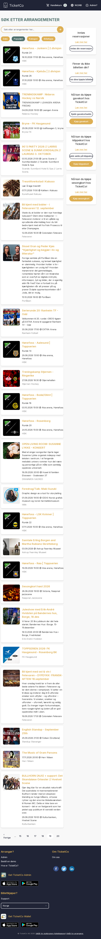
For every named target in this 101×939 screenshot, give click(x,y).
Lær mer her (81, 42)
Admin (4, 857)
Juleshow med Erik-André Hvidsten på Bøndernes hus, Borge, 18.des (39, 613)
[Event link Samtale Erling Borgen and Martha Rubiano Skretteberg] (10, 546)
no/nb (78, 5)
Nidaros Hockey (30, 114)
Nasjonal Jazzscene (32, 598)
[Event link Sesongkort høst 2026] (10, 592)
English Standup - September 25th (40, 731)
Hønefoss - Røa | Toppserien (40, 563)
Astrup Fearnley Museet (34, 552)
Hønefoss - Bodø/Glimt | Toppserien (37, 396)
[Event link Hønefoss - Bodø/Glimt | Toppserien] (10, 401)
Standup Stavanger (31, 741)
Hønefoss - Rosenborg (36, 420)
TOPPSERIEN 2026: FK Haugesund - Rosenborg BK (39, 650)
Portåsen (26, 300)
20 (58, 836)
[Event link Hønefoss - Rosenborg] (10, 427)
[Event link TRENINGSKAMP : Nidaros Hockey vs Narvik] (10, 100)
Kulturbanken (29, 824)
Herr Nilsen (28, 761)
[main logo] (14, 5)
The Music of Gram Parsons (39, 752)
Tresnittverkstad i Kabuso (38, 181)
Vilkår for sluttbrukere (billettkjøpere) (51, 933)
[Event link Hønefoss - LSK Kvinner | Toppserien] (10, 520)
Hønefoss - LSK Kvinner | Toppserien (38, 516)
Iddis (24, 504)
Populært (18, 39)
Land (3, 901)
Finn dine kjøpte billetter (81, 79)
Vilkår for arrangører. (75, 933)
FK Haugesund (29, 657)
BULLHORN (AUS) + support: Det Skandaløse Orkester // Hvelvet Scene (42, 779)
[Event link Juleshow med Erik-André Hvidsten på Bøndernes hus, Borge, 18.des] (10, 616)
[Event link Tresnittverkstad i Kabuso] (10, 188)
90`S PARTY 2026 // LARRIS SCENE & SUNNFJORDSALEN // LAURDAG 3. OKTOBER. (41, 150)
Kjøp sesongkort (81, 198)
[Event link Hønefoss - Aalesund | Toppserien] (10, 349)
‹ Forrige (7, 836)
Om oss (56, 857)
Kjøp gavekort (81, 121)
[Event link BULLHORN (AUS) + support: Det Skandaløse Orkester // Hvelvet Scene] (10, 782)
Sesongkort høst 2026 (36, 586)
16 (28, 836)
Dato (5, 39)
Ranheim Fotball (30, 333)
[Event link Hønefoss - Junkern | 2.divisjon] (10, 54)
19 (50, 836)
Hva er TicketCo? (9, 865)
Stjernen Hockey (30, 384)
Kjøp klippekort (81, 164)
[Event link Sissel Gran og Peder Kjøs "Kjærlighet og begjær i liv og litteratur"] (10, 252)
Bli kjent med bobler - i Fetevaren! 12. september (38, 206)
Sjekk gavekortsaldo (81, 114)
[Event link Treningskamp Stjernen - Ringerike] (10, 378)
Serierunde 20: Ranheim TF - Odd (40, 312)
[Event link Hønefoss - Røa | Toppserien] (10, 569)
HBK (24, 61)
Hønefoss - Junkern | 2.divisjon (41, 48)
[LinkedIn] (71, 868)
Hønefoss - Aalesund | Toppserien (36, 344)
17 (35, 836)
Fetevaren (27, 236)
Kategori (33, 39)
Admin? (93, 5)
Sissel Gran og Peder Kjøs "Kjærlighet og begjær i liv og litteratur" (40, 250)
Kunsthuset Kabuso (31, 194)
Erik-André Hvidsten (32, 639)
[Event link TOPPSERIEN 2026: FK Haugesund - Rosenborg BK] (10, 655)
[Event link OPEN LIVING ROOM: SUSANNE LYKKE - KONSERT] (10, 450)
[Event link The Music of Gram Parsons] (10, 759)
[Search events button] (60, 29)
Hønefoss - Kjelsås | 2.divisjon (41, 71)
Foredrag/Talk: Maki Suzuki (39, 488)
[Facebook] (56, 868)
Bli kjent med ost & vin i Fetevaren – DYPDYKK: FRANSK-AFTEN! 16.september (42, 675)
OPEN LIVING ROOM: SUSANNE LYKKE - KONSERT (41, 445)
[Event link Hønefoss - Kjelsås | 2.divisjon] (10, 77)
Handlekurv (58, 5)
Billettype (48, 39)
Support (5, 898)
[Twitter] (64, 868)
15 (20, 836)
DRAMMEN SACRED (32, 479)
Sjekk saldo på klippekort (81, 156)
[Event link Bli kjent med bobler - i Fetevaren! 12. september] (10, 211)
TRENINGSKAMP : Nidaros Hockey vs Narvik (38, 96)
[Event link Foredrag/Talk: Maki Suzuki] (10, 495)
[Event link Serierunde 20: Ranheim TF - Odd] (10, 317)
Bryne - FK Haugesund (36, 123)
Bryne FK (26, 132)
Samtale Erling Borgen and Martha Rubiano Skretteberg (40, 542)
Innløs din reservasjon (81, 48)
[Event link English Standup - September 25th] (10, 736)
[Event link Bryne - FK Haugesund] (10, 130)
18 (43, 836)
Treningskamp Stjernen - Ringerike (37, 373)
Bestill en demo (8, 861)
